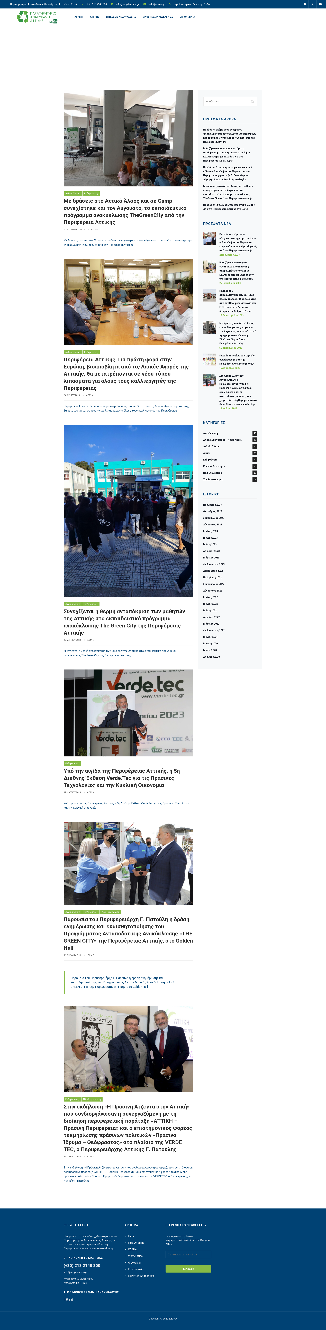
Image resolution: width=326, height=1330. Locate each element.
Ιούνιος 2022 (210, 604)
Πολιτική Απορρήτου (141, 1275)
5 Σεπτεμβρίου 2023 (230, 347)
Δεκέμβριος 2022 (213, 570)
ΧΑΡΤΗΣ (94, 17)
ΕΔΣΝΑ (132, 1249)
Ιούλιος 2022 (210, 597)
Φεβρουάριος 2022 (214, 630)
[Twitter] (312, 4)
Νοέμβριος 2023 (212, 504)
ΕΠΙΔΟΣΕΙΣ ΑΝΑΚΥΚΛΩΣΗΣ (121, 17)
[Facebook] (305, 4)
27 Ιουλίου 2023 (228, 408)
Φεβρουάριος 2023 (214, 564)
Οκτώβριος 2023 (212, 511)
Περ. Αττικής (136, 1242)
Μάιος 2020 (210, 650)
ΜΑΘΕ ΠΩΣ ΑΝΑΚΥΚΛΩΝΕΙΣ (158, 17)
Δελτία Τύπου (72, 193)
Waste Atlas (135, 1256)
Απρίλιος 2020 (211, 656)
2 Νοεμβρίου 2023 (229, 254)
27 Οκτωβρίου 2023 (230, 283)
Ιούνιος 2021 (210, 637)
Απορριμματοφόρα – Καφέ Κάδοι (222, 439)
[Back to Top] (319, 1324)
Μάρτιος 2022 (211, 623)
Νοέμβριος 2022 (212, 577)
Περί (131, 1236)
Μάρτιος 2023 (211, 557)
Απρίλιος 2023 (211, 551)
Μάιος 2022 (210, 610)
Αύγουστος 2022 (212, 590)
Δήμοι (206, 453)
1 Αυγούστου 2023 (229, 368)
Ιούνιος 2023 (210, 537)
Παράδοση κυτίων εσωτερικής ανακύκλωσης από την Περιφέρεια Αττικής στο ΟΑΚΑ (237, 359)
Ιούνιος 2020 (210, 643)
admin (94, 229)
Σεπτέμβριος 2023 (213, 518)
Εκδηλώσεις (91, 193)
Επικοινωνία (135, 1269)
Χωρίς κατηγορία (213, 479)
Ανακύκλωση (72, 604)
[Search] (253, 101)
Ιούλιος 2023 (210, 531)
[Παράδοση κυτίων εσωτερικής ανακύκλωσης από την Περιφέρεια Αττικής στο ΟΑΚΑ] (209, 361)
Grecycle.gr (134, 1262)
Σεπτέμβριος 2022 (213, 584)
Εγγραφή (188, 1268)
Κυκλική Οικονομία (214, 466)
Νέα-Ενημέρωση (111, 912)
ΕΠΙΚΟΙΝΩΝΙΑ (187, 17)
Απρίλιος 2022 (211, 617)
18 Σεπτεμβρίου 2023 (231, 315)
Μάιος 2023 (210, 544)
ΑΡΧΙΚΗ (79, 17)
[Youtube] (320, 4)
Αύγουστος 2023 (212, 524)
